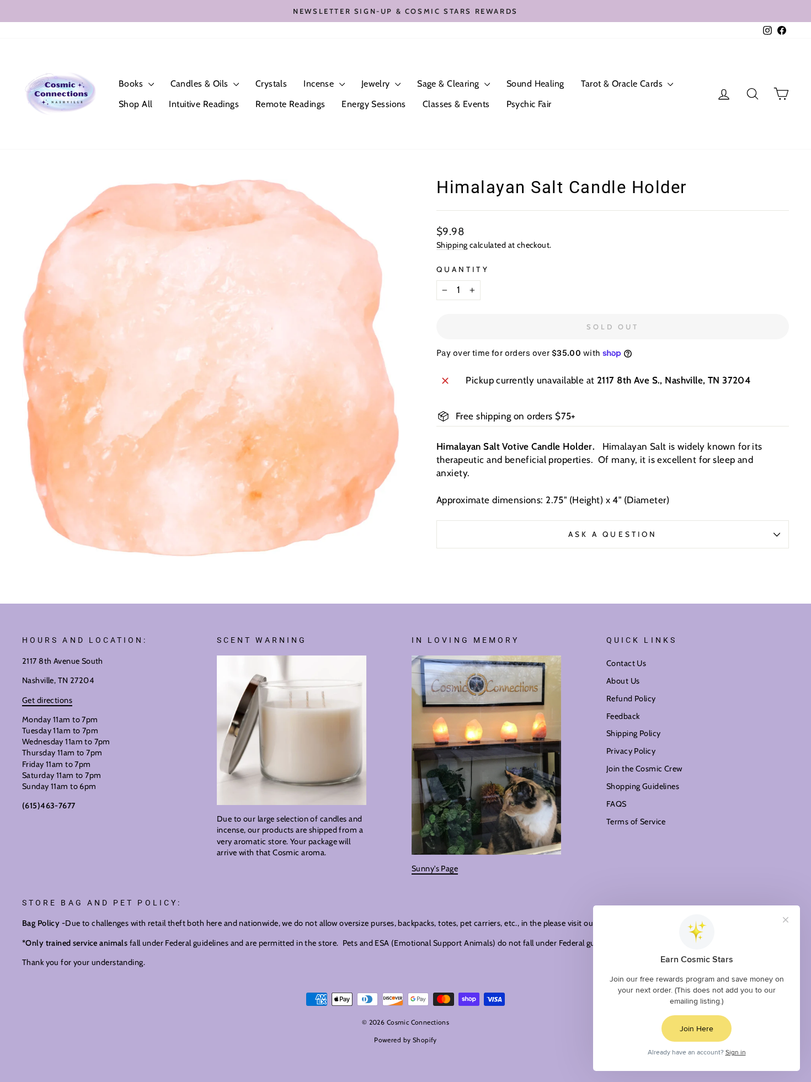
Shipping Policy (633, 733)
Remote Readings (290, 104)
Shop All (135, 104)
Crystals (271, 83)
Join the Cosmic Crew (644, 769)
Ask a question (612, 534)
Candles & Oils (200, 83)
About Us (622, 681)
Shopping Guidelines (642, 786)
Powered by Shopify (405, 1040)
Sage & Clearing (449, 83)
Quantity (462, 269)
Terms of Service (636, 822)
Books (132, 83)
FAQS (616, 804)
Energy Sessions (374, 104)
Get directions (47, 700)
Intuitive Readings (204, 104)
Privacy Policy (630, 751)
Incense (319, 83)
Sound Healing (535, 83)
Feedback (622, 716)
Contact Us (626, 663)
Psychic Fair (529, 104)
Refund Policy (631, 698)
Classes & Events (456, 104)
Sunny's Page (435, 868)
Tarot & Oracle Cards (623, 83)
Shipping (451, 245)
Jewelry (376, 83)
